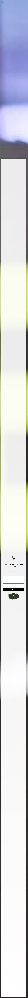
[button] (2, 2)
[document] (14, 499)
